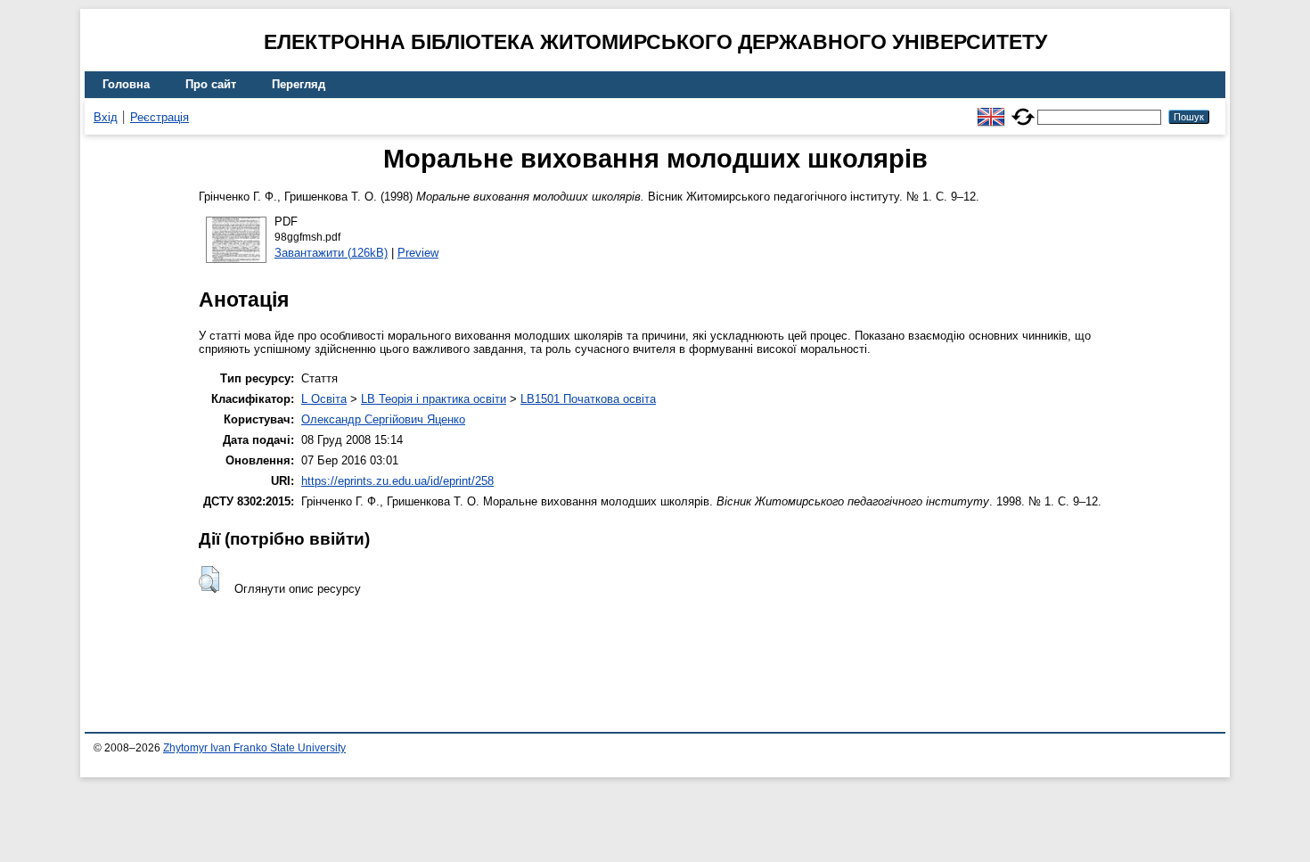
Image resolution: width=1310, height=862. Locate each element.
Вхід (106, 117)
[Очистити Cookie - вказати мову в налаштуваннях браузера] (1023, 109)
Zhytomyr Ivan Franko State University (254, 748)
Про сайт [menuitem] (210, 84)
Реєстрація (159, 117)
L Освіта (324, 399)
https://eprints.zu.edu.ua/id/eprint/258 (397, 481)
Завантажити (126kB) (331, 252)
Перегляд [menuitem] (298, 84)
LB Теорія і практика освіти (433, 399)
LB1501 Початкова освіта (588, 399)
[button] (209, 579)
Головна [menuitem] (126, 84)
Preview (417, 252)
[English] (991, 109)
